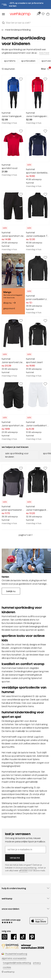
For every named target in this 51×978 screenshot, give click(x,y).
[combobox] (25, 23)
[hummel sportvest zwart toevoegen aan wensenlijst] (45, 320)
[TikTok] (23, 937)
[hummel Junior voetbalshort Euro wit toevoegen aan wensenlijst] (45, 384)
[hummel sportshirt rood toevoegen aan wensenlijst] (21, 131)
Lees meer (44, 52)
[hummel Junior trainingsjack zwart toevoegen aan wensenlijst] (45, 468)
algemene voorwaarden (14, 958)
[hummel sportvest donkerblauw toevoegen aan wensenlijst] (45, 131)
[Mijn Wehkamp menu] (38, 14)
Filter (45, 68)
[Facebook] (14, 937)
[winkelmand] (47, 14)
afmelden (23, 870)
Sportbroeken (28, 60)
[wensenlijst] (43, 14)
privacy (37, 962)
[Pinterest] (32, 937)
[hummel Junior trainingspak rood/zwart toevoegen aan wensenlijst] (45, 79)
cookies (7, 967)
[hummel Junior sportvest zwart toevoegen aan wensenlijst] (21, 320)
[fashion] (26, 561)
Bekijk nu (10, 591)
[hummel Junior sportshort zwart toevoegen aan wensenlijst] (21, 194)
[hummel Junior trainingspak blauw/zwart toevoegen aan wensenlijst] (21, 79)
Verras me (15, 857)
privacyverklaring (29, 867)
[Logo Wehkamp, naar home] (18, 14)
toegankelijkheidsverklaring (17, 962)
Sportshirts (9, 60)
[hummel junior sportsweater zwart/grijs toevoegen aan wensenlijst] (21, 468)
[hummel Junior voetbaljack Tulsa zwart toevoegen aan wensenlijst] (45, 194)
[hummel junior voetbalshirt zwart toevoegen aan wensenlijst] (45, 257)
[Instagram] (5, 937)
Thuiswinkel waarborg (16, 953)
